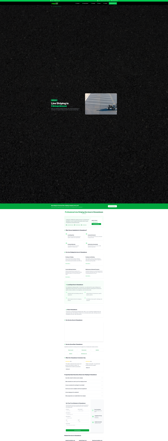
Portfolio (93, 3)
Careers (52, 0)
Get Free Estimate (112, 206)
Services (77, 3)
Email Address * (68, 412)
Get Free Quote (58, 0)
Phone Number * (80, 409)
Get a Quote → (67, 263)
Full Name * (67, 409)
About (99, 3)
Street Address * (68, 416)
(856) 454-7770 (113, 3)
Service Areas (85, 3)
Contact (105, 3)
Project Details (68, 423)
